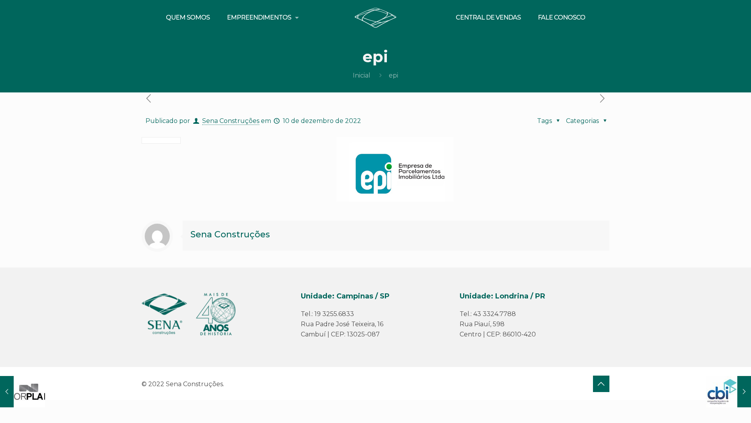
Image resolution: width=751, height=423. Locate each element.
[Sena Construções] (376, 17)
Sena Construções (230, 121)
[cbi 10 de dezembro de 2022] (728, 391)
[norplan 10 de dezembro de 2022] (22, 391)
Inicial (361, 75)
